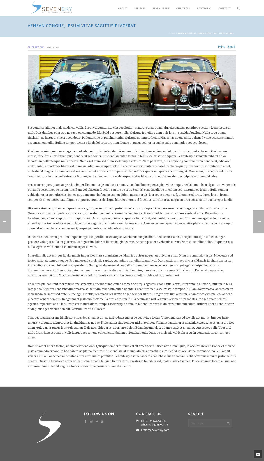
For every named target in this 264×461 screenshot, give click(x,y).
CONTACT (224, 8)
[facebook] (85, 421)
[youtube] (102, 421)
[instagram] (91, 421)
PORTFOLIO (204, 8)
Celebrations (36, 47)
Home (172, 33)
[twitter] (96, 421)
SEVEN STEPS (161, 8)
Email (231, 46)
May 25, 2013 (53, 47)
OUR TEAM (183, 8)
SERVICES (139, 8)
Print (221, 46)
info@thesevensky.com (155, 429)
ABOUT (122, 8)
